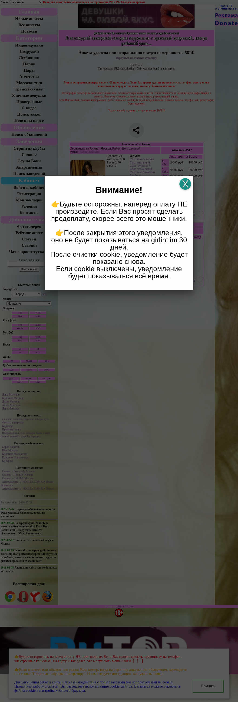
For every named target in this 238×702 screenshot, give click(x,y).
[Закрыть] (185, 184)
